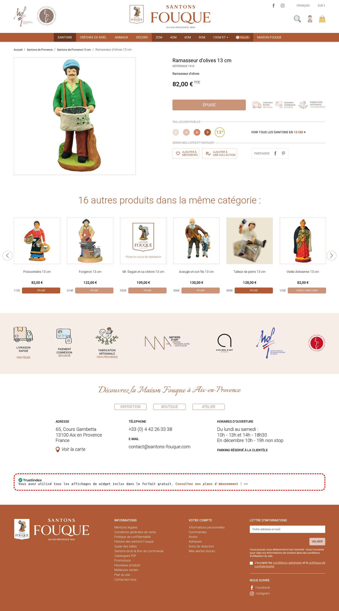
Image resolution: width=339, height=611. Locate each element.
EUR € (321, 5)
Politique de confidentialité (132, 537)
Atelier (208, 407)
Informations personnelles (207, 527)
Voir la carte (73, 449)
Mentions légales (126, 527)
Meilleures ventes (126, 570)
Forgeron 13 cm (90, 272)
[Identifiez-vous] (310, 18)
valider (317, 541)
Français (303, 5)
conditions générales (287, 563)
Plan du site (122, 575)
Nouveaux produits (127, 565)
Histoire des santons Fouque (134, 541)
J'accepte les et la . (289, 564)
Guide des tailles (125, 546)
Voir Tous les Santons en (277, 132)
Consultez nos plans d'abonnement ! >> (211, 484)
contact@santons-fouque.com (159, 446)
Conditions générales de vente (135, 532)
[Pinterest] (283, 153)
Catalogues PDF (125, 556)
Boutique (169, 407)
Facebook (263, 587)
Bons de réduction (201, 546)
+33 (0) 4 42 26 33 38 (150, 429)
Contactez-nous (125, 579)
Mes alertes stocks (202, 551)
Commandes (198, 532)
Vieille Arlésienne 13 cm (303, 272)
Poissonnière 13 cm (37, 272)
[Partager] (275, 153)
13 (219, 132)
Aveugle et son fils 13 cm (196, 272)
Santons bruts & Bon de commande (139, 551)
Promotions (122, 560)
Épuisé (209, 105)
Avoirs (193, 537)
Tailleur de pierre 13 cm (250, 272)
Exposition (130, 407)
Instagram (263, 593)
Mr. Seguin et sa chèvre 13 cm (143, 272)
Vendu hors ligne (307, 290)
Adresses (195, 541)
